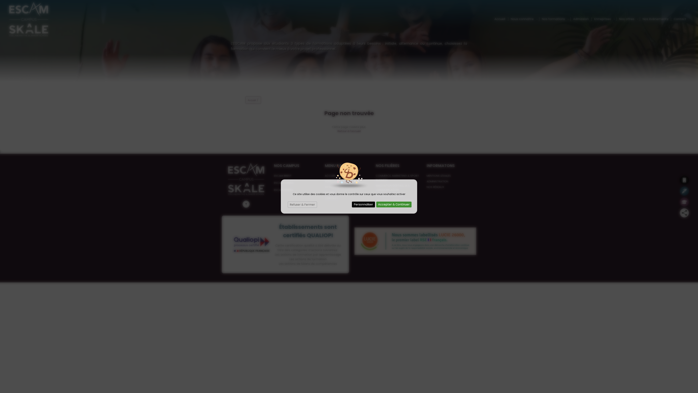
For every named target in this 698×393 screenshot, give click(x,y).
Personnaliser (363, 204)
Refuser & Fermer (302, 205)
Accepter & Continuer (394, 204)
